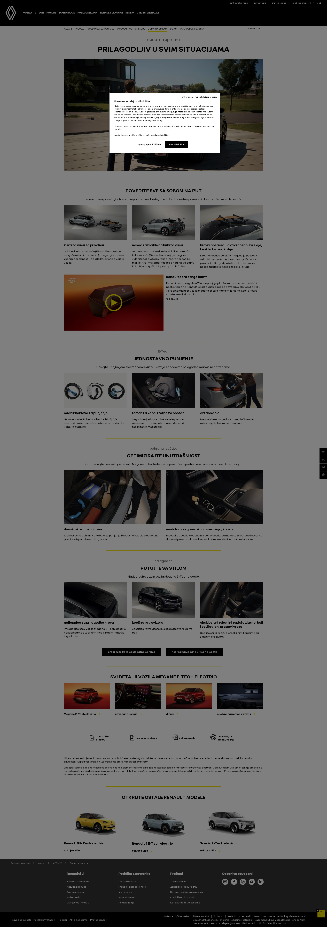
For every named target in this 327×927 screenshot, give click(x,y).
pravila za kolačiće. (160, 135)
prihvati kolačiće (176, 144)
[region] (164, 123)
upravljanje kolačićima (149, 144)
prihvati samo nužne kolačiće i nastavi (199, 97)
